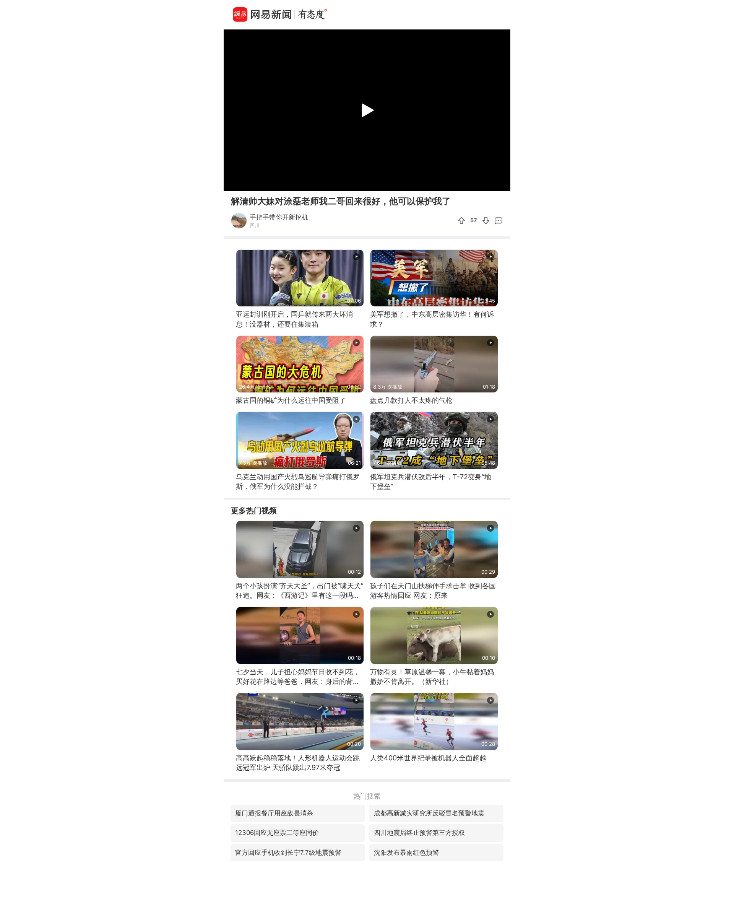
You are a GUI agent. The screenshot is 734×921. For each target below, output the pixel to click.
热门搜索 (367, 796)
